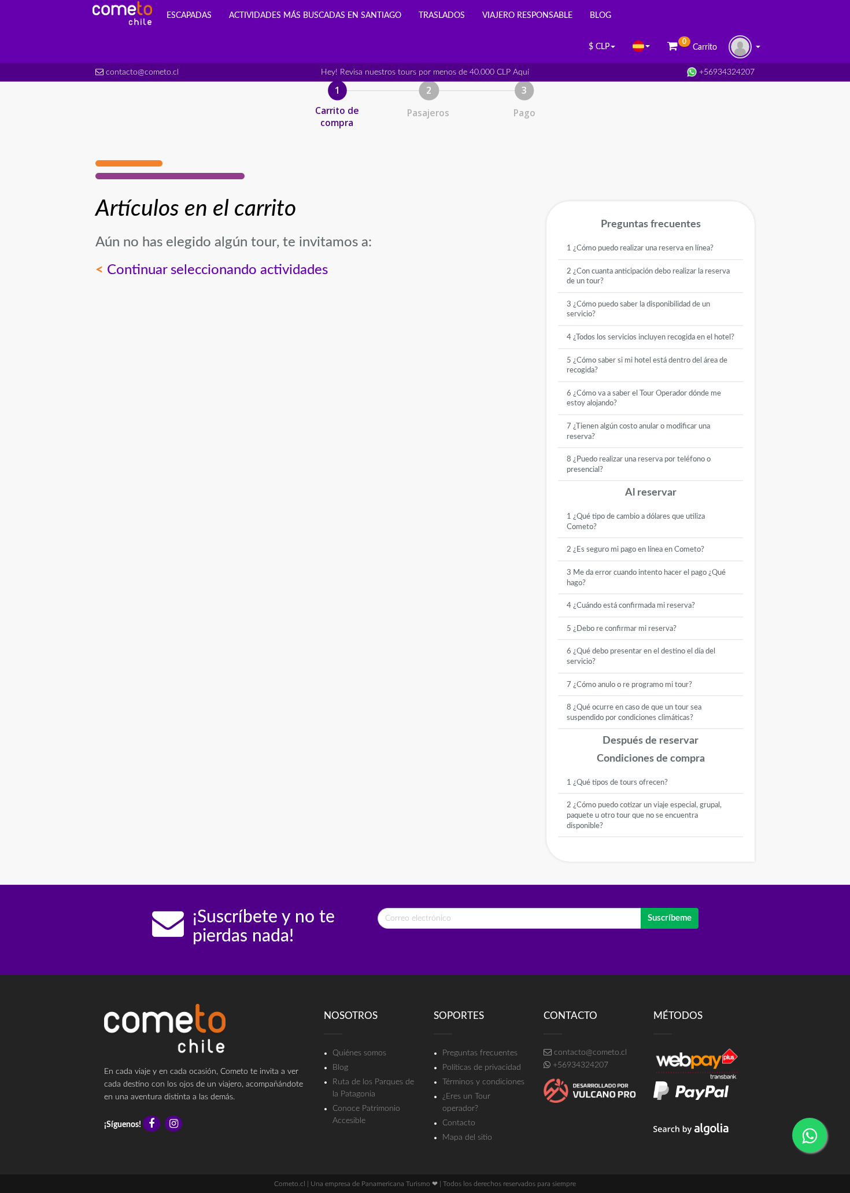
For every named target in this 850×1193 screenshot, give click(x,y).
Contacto (458, 1123)
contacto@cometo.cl (141, 72)
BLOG (600, 16)
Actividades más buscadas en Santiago (315, 16)
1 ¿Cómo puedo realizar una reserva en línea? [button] (640, 248)
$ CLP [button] (599, 47)
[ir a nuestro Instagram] (175, 1125)
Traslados (442, 16)
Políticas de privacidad (481, 1067)
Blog (340, 1067)
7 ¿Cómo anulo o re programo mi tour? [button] (629, 685)
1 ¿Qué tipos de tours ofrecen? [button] (617, 782)
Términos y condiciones (483, 1082)
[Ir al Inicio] (122, 13)
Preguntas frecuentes (480, 1053)
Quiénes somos (359, 1053)
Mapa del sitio (467, 1137)
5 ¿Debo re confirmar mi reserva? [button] (622, 629)
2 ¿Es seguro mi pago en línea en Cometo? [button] (635, 549)
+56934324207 (726, 72)
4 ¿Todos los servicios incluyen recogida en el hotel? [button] (650, 337)
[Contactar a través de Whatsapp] (809, 1135)
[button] (641, 46)
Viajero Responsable (527, 16)
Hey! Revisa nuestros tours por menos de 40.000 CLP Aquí (425, 72)
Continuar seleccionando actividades (211, 270)
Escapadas (189, 16)
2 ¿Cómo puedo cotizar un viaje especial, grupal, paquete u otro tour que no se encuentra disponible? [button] (644, 815)
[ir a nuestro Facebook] (153, 1125)
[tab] (650, 248)
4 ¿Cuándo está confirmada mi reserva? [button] (631, 606)
